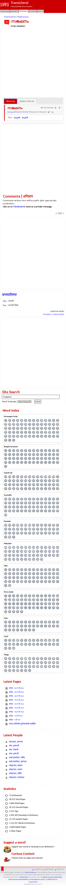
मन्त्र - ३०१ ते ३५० (16, 696)
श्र (50, 432)
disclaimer (49, 869)
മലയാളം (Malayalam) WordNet (17, 112)
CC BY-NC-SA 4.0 (51, 879)
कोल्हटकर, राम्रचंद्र (16, 777)
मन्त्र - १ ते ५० (14, 720)
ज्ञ (49, 424)
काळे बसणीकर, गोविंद (17, 758)
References (23, 16)
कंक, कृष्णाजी (14, 746)
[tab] (10, 101)
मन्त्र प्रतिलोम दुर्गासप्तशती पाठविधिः (22, 724)
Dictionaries (10, 16)
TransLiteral (24, 877)
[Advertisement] (33, 62)
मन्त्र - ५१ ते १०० (16, 716)
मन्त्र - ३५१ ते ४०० (16, 692)
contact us (38, 869)
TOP (59, 213)
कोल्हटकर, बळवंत (15, 765)
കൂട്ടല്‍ (17, 117)
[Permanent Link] (49, 112)
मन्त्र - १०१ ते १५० (16, 712)
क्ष (21, 424)
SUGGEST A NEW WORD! (53, 314)
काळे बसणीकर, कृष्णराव (18, 762)
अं (13, 420)
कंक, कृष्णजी (14, 754)
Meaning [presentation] (10, 101)
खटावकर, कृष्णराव (16, 742)
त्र (30, 428)
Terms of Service (30, 872)
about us (60, 869)
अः (10, 420)
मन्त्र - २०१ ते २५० (16, 704)
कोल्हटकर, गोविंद (15, 773)
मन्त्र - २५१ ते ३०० (16, 700)
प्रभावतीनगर (9, 294)
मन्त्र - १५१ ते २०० (16, 708)
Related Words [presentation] (27, 101)
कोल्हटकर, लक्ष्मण (15, 769)
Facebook (18, 206)
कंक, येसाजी (13, 750)
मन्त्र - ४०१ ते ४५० (16, 688)
